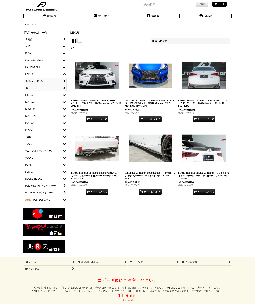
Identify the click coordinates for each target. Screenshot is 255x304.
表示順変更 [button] (161, 41)
